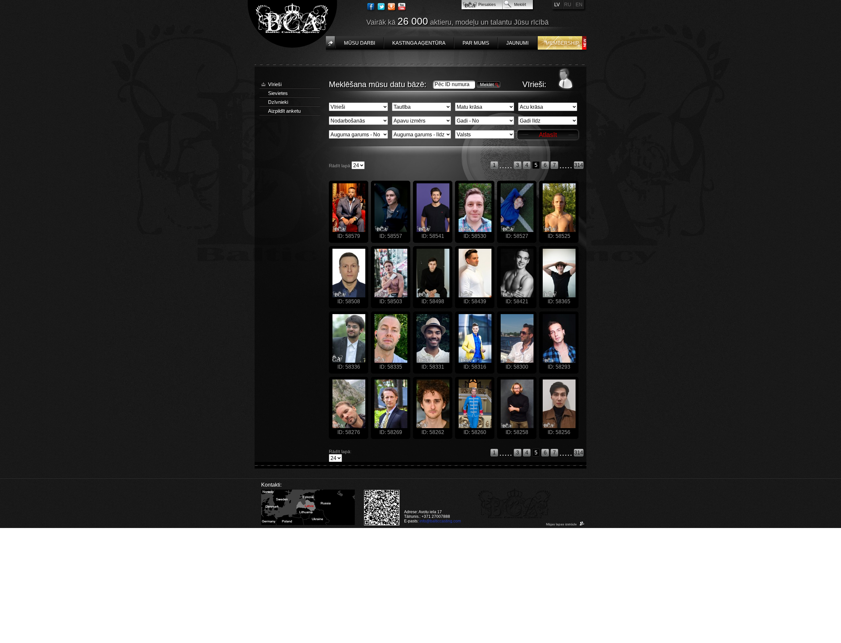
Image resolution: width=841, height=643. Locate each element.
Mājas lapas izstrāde (562, 524)
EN (579, 4)
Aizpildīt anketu (284, 111)
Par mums (476, 43)
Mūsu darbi (359, 43)
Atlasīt (548, 134)
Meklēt (520, 4)
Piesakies (487, 4)
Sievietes (278, 93)
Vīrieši (275, 84)
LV (557, 4)
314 (578, 165)
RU (567, 4)
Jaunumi (517, 43)
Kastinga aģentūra (418, 43)
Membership (562, 43)
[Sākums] (330, 43)
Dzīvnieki (278, 102)
